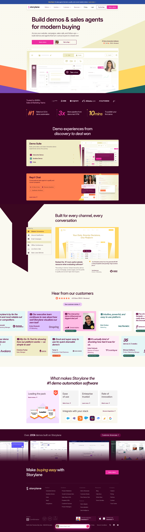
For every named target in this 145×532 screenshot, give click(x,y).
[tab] (38, 230)
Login (92, 7)
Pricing (85, 7)
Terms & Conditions (102, 525)
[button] (48, 7)
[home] (33, 7)
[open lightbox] (83, 321)
